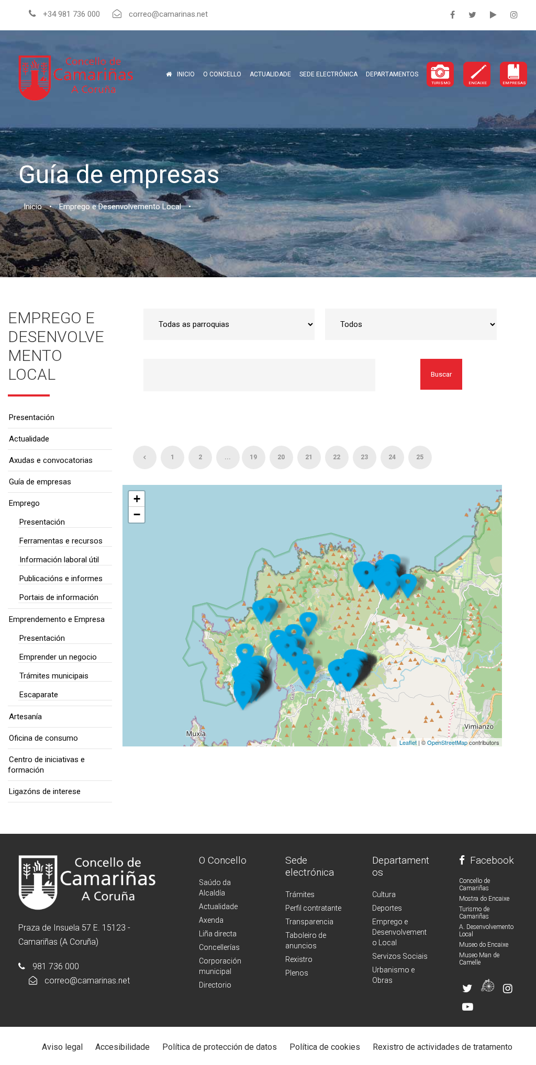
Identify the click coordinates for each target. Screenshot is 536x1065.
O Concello (223, 860)
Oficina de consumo (43, 738)
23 (364, 457)
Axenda (211, 920)
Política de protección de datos (219, 1047)
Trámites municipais (53, 676)
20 (281, 457)
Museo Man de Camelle (479, 958)
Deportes (387, 908)
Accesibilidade (122, 1047)
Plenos (296, 973)
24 (392, 457)
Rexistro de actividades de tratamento (442, 1047)
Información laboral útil (59, 559)
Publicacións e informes (61, 578)
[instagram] (514, 15)
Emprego (24, 503)
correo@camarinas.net (87, 980)
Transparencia (309, 921)
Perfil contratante (313, 908)
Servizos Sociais (400, 956)
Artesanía (25, 716)
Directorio (215, 985)
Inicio (186, 74)
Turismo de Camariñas (474, 912)
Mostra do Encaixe (484, 898)
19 (253, 457)
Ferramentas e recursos (61, 541)
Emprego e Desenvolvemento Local (399, 932)
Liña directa (218, 934)
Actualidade (270, 74)
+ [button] (136, 498)
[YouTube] (493, 15)
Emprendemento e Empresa (57, 619)
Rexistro (298, 959)
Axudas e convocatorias (51, 460)
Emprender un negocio (58, 657)
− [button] (136, 514)
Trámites (300, 894)
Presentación (31, 417)
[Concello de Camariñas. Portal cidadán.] (75, 77)
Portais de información (58, 597)
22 (336, 457)
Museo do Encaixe (483, 944)
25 (419, 457)
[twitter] (472, 15)
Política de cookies (324, 1047)
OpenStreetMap (447, 742)
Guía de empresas (40, 481)
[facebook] (452, 15)
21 (308, 457)
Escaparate (38, 694)
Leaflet (408, 742)
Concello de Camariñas (474, 884)
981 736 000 (55, 966)
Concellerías (219, 947)
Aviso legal (62, 1047)
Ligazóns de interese (45, 791)
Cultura (384, 894)
